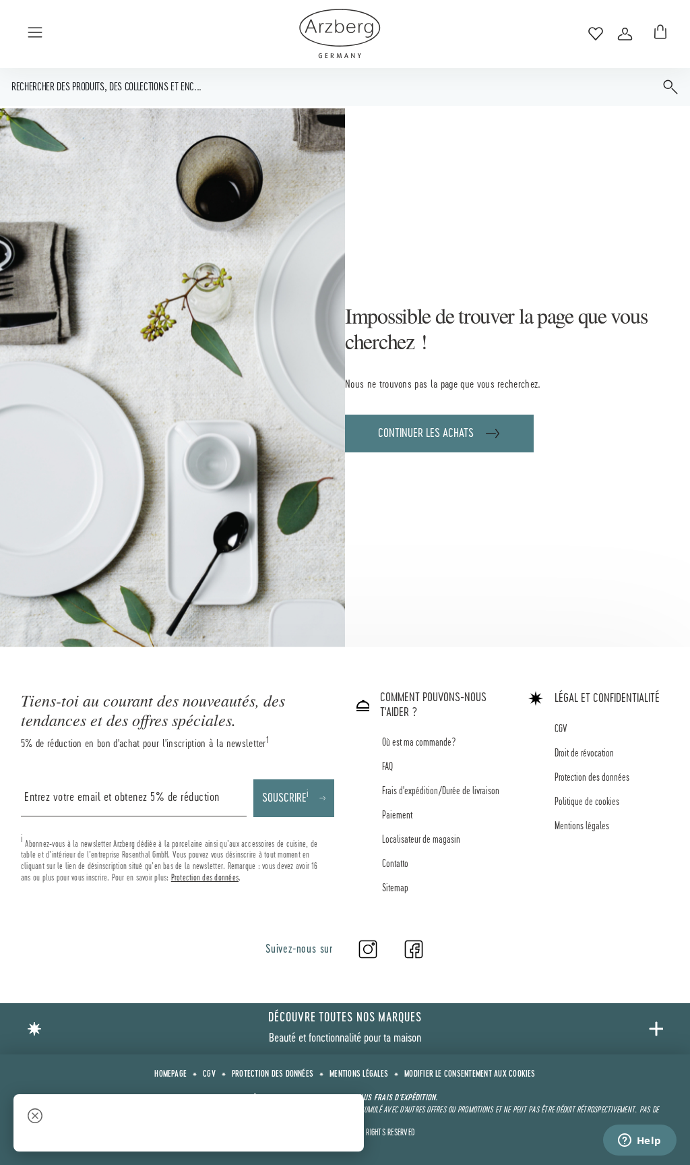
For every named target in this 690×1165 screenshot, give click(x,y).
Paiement (397, 815)
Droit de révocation (584, 753)
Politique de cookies (587, 802)
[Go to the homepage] (339, 33)
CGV (561, 729)
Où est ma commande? (419, 743)
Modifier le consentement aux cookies (470, 1075)
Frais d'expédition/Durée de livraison (440, 791)
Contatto (395, 864)
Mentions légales (582, 826)
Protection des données (205, 878)
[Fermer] (35, 1117)
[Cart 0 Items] (657, 34)
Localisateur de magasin (421, 840)
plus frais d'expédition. (397, 1098)
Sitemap (395, 888)
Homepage (170, 1075)
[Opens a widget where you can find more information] (639, 1141)
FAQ (387, 767)
